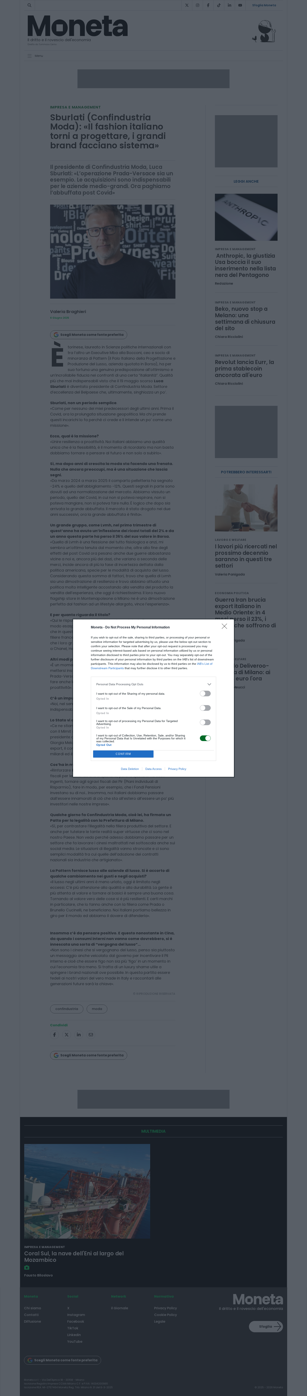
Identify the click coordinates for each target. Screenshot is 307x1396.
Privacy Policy (177, 769)
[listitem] (153, 684)
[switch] (205, 693)
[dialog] (153, 698)
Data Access (153, 769)
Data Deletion (130, 769)
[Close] (226, 628)
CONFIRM (123, 753)
